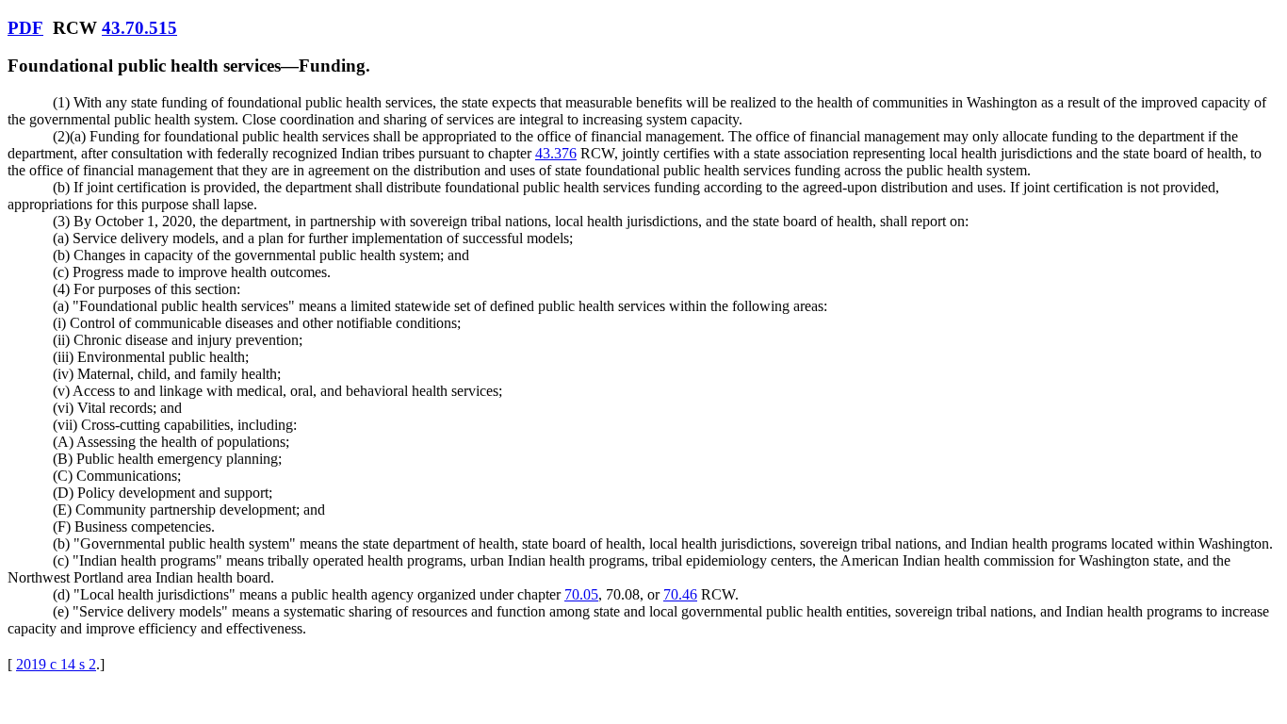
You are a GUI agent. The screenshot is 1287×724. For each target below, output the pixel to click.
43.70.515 (139, 28)
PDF (25, 28)
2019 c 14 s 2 (56, 664)
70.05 (581, 594)
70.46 (680, 594)
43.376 (556, 153)
